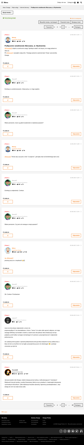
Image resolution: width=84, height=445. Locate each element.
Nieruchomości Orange (22, 441)
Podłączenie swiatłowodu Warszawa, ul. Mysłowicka (25, 46)
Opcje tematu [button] (7, 12)
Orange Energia (21, 439)
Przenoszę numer (6, 420)
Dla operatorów (34, 420)
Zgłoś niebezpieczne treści (57, 437)
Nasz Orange (6, 7)
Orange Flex (4, 437)
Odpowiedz (76, 66)
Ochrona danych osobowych (8, 441)
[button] (81, 34)
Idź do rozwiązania (76, 18)
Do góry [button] (5, 412)
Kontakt (44, 422)
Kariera (44, 424)
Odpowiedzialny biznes (20, 437)
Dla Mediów (34, 424)
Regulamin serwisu (42, 439)
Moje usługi (15, 7)
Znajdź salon (22, 420)
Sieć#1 (11, 437)
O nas (44, 420)
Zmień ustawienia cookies (42, 437)
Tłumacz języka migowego (71, 437)
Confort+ (3, 439)
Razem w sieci (31, 437)
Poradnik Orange (12, 439)
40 (72, 27)
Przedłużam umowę (6, 422)
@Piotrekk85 (8, 48)
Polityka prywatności (64, 439)
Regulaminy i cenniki (6, 424)
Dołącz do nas (61, 2)
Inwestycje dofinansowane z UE (48, 441)
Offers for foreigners (33, 441)
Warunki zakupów (53, 439)
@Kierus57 (10, 53)
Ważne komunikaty (31, 439)
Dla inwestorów (34, 422)
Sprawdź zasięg (22, 422)
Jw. (5, 258)
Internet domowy (24, 7)
